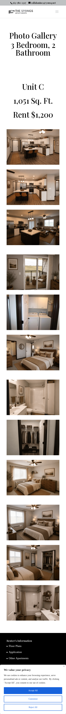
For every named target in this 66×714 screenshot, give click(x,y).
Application (15, 652)
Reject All (33, 707)
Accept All (33, 690)
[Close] (64, 666)
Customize (33, 699)
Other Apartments (19, 658)
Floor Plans (15, 646)
